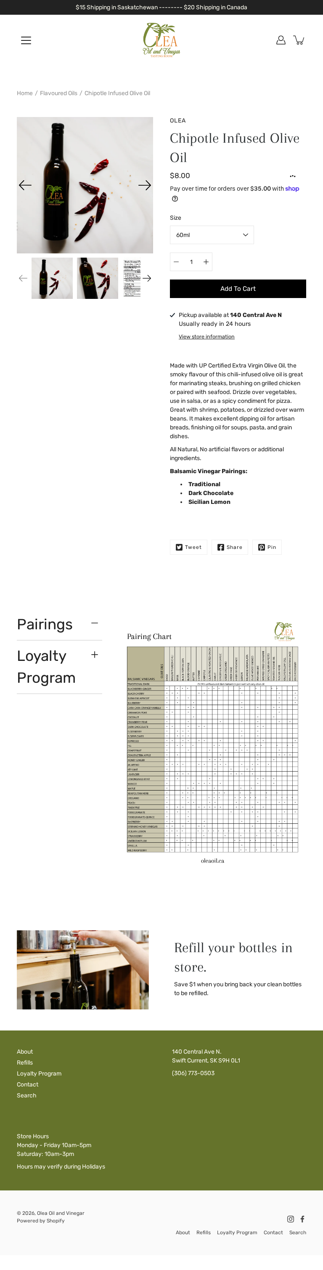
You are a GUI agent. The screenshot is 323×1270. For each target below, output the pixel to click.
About (25, 1051)
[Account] (281, 40)
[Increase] (206, 262)
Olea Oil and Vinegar (61, 1213)
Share (235, 547)
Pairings (45, 624)
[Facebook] (302, 1219)
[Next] (144, 185)
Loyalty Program (46, 667)
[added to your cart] (299, 40)
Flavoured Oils (58, 93)
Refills (25, 1062)
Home (25, 93)
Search (27, 1095)
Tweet (193, 547)
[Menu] (26, 40)
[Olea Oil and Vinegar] (161, 40)
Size (175, 217)
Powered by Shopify (41, 1221)
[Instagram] (290, 1219)
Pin (271, 547)
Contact (27, 1084)
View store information (207, 336)
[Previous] (25, 185)
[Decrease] (176, 262)
